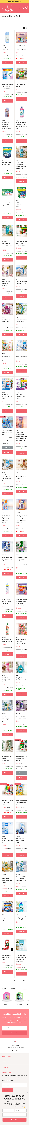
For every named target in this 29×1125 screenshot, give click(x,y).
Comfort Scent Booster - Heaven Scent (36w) (6, 601)
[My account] (23, 8)
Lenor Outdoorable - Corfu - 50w (21, 320)
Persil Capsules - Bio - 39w (21, 85)
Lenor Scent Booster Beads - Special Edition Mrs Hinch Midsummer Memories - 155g (21, 436)
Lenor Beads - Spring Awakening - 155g (7, 840)
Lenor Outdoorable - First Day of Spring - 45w (7, 358)
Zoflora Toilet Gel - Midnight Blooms (21, 717)
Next (24, 980)
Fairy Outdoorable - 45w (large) (21, 918)
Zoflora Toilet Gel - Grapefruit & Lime (7, 640)
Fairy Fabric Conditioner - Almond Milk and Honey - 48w (21, 165)
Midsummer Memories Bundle (21, 49)
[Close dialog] (28, 1093)
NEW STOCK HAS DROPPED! (14, 1)
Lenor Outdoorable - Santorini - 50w (21, 282)
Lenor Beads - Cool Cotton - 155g (7, 49)
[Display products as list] (26, 28)
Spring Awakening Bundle (7, 433)
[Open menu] (2, 8)
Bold (17, 597)
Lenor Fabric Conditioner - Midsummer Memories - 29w (6, 125)
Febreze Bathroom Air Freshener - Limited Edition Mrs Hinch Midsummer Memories (21, 518)
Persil (3, 82)
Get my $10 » (14, 1120)
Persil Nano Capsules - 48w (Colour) (20, 396)
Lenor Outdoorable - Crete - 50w (7, 320)
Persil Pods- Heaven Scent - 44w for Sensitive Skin (7, 86)
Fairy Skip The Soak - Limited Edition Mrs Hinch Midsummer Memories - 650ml (21, 561)
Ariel (3, 200)
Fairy (17, 120)
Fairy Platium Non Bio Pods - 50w (7, 163)
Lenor (3, 45)
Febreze (4, 512)
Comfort (4, 597)
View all (25, 989)
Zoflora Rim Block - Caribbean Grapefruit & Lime (21, 641)
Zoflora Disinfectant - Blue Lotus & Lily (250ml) (7, 719)
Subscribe (14, 1033)
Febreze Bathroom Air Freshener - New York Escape (7, 559)
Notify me (7, 452)
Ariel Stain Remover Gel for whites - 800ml (21, 758)
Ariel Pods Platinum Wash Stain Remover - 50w (21, 243)
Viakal (3, 279)
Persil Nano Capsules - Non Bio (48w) (7, 396)
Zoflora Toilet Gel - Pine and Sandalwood (7, 758)
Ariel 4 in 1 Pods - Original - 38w (6, 204)
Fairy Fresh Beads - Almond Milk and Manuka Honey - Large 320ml (21, 958)
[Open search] (20, 8)
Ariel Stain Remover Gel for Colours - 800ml (7, 802)
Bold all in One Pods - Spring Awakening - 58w (7, 919)
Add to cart (7, 62)
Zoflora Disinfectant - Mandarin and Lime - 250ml (7, 879)
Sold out (7, 447)
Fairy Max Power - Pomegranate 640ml (7, 957)
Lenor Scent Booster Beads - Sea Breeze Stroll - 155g (7, 477)
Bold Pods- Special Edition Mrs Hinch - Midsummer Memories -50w (21, 602)
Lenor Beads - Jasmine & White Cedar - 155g (21, 476)
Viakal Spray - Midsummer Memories (6, 283)
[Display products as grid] (24, 28)
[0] (26, 8)
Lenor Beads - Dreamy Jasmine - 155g (7, 679)
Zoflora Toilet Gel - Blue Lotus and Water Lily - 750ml (21, 878)
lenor (3, 836)
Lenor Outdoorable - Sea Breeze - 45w (21, 357)
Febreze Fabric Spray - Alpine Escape (20, 840)
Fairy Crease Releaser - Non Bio (21, 678)
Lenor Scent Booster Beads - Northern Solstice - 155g (7, 244)
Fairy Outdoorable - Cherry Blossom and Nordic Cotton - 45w (21, 125)
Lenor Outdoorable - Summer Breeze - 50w (21, 802)
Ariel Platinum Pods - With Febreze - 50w (21, 205)
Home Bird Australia (21, 45)
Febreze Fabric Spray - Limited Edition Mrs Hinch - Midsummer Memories (7, 518)
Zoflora (4, 637)
